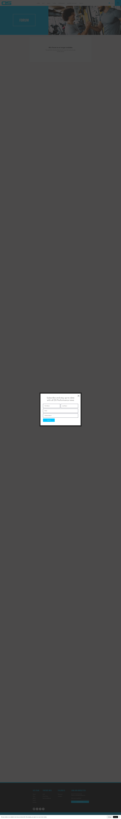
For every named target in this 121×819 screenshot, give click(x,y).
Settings (109, 817)
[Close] (119, 817)
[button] (78, 396)
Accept (115, 817)
